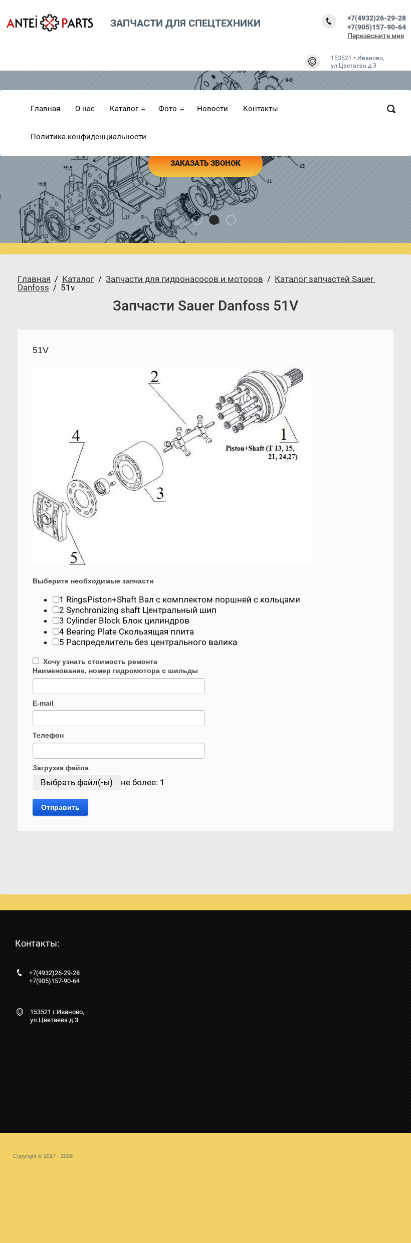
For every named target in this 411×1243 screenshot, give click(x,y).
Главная (45, 108)
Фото (167, 108)
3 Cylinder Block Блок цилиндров (124, 620)
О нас (85, 108)
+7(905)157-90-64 (376, 27)
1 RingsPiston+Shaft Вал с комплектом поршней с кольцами (179, 599)
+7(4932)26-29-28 (376, 18)
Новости (212, 108)
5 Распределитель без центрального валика (148, 642)
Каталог (124, 108)
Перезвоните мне (375, 36)
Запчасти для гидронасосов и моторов (184, 279)
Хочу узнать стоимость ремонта (98, 662)
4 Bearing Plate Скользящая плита (126, 632)
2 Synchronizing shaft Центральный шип (138, 610)
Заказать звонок (205, 163)
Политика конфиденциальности (88, 136)
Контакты (260, 108)
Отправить (60, 807)
